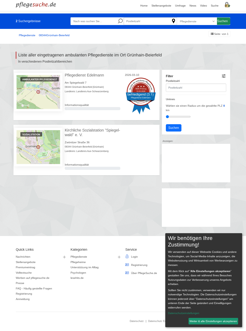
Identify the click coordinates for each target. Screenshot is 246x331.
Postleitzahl (173, 80)
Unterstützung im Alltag (85, 267)
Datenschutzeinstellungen (183, 313)
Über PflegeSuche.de (144, 273)
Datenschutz (137, 321)
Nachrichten (23, 256)
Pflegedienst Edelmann (84, 75)
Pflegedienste (79, 256)
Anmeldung (23, 299)
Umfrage (180, 5)
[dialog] (203, 280)
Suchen (222, 21)
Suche (215, 5)
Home (144, 5)
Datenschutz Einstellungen (163, 321)
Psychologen (78, 272)
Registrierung (24, 293)
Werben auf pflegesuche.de (32, 277)
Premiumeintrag (25, 267)
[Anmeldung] (227, 4)
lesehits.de (77, 277)
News (192, 5)
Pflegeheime (78, 262)
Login (134, 256)
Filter (169, 76)
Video (203, 5)
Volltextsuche (24, 272)
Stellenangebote (26, 262)
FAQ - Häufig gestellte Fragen (34, 288)
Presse (20, 283)
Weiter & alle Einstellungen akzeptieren (213, 321)
